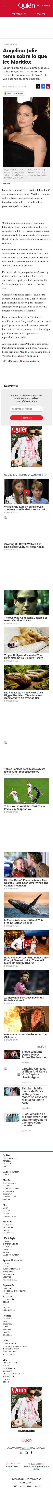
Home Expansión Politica (14, 1291)
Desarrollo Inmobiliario (15, 1346)
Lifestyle (7, 1277)
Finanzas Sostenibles (13, 1374)
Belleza (6, 1169)
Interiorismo (9, 1354)
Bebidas (6, 1186)
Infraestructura (11, 1349)
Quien (21, 1453)
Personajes (8, 1191)
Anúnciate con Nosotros (26, 1486)
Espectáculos (19, 14)
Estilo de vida (9, 1216)
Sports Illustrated (12, 1260)
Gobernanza (9, 1368)
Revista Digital (43, 6)
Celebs (6, 1213)
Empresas (7, 1288)
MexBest (7, 1180)
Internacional (10, 1296)
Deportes (7, 1247)
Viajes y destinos (11, 1188)
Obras (6, 1302)
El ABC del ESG (9, 1379)
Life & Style (9, 1238)
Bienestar (7, 1194)
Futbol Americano (11, 1269)
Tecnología (8, 1299)
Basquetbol (9, 1271)
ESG (5, 1359)
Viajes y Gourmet (11, 1172)
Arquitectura (9, 1352)
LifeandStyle (9, 1310)
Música (6, 1252)
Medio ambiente (10, 1363)
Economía (7, 1294)
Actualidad (8, 1224)
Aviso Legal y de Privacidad (26, 1479)
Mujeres (7, 1221)
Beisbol (6, 1266)
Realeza (41, 14)
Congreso (8, 1324)
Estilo (6, 1241)
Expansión (9, 1285)
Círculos (7, 1164)
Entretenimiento (30, 361)
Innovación (8, 1376)
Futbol (6, 1263)
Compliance (26, 1482)
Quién (6, 1155)
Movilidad (7, 1371)
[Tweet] (38, 86)
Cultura (7, 1175)
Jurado (6, 1199)
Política (7, 1315)
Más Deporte (9, 1274)
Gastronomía (9, 1183)
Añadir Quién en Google (15, 93)
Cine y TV (7, 1249)
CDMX (5, 1327)
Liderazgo (8, 1227)
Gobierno (7, 1319)
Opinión (6, 1230)
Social (6, 1365)
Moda (5, 1166)
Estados (7, 1329)
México (6, 1321)
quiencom (28, 1452)
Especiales (8, 1233)
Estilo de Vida (9, 1197)
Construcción (10, 1343)
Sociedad (7, 1335)
